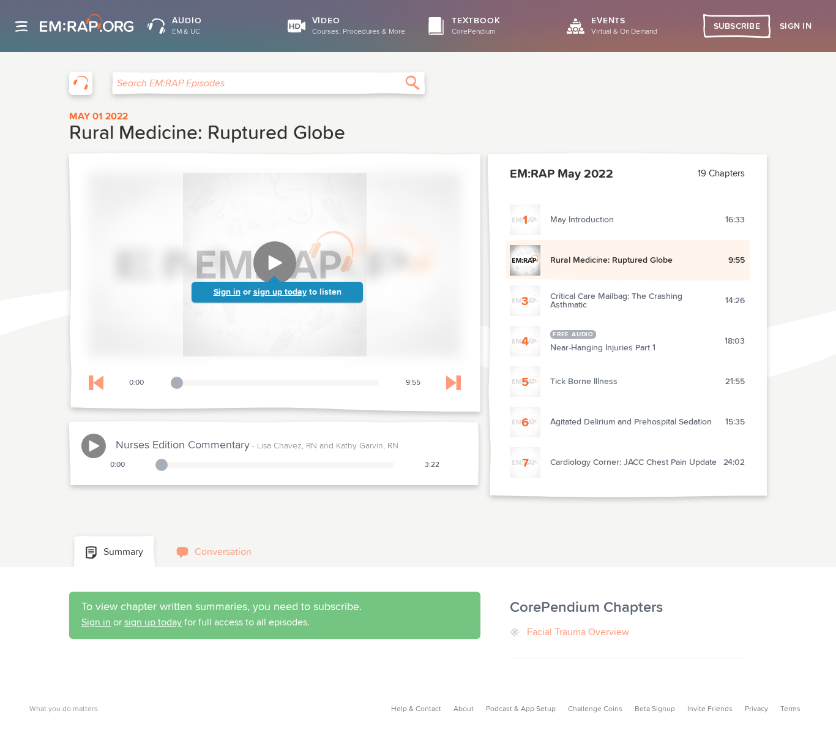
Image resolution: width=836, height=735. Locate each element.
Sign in (227, 292)
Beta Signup (655, 709)
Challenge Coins (595, 709)
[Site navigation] (21, 26)
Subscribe (737, 26)
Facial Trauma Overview (578, 632)
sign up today (280, 292)
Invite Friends (710, 709)
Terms (790, 709)
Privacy (756, 709)
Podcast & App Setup (521, 709)
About (463, 709)
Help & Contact (416, 709)
